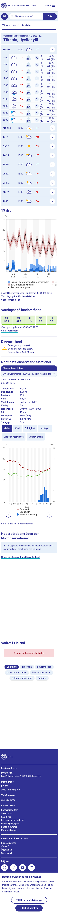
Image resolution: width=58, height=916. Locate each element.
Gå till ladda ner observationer (17, 523)
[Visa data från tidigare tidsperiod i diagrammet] (8, 515)
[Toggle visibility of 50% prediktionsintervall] (21, 284)
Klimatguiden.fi (8, 843)
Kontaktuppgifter (9, 810)
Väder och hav (9, 25)
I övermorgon (44, 666)
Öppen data (6, 849)
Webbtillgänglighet (10, 823)
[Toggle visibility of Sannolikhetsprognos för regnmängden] (28, 282)
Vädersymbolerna (10, 299)
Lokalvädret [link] (25, 25)
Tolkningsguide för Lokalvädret (18, 296)
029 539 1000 (8, 800)
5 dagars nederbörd (22, 678)
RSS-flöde (6, 816)
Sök (50, 16)
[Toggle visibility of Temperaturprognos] (19, 287)
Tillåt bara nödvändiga (29, 900)
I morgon (27, 666)
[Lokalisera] (4, 16)
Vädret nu (12, 666)
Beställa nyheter (9, 827)
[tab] (7, 428)
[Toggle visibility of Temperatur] (24, 509)
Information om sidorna (12, 820)
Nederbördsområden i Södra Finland (20, 557)
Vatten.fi (5, 846)
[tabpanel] (29, 479)
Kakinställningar (9, 830)
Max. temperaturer (16, 672)
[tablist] (29, 432)
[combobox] (28, 16)
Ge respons (7, 813)
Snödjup (42, 678)
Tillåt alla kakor (29, 908)
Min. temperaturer (41, 672)
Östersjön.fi (6, 853)
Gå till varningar (9, 330)
